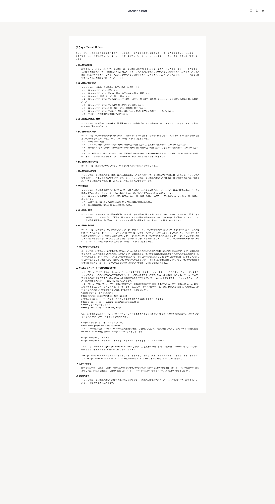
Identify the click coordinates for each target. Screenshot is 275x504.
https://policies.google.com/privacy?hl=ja (101, 308)
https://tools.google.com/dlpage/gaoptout (101, 326)
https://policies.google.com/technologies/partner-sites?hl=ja (110, 302)
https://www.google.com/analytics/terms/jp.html (104, 296)
